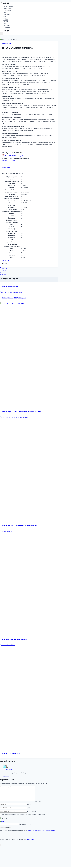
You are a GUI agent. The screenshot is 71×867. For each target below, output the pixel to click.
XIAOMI (5, 16)
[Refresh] (2, 821)
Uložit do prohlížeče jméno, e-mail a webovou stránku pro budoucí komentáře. (23, 814)
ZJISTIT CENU (6, 167)
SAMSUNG (6, 14)
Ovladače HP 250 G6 (8, 161)
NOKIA (5, 23)
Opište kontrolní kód (25, 824)
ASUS (5, 18)
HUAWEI (5, 22)
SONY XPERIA (7, 27)
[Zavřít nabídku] (0, 845)
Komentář (38, 801)
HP (10, 43)
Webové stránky (31, 811)
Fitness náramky (8, 6)
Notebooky (5, 43)
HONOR (5, 20)
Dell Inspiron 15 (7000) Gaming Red (14, 298)
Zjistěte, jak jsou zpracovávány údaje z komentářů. (42, 830)
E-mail (29, 807)
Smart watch (7, 10)
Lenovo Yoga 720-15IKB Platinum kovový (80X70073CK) (21, 411)
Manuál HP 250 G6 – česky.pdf (14, 156)
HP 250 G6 (3, 269)
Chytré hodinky (7, 8)
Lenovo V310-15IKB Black (11, 753)
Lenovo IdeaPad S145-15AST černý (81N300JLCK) (19, 525)
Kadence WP (30, 839)
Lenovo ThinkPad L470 (10, 286)
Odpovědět (6, 776)
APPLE (5, 12)
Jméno (29, 804)
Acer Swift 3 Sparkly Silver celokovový (15, 639)
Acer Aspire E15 (4, 273)
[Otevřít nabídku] (1, 33)
